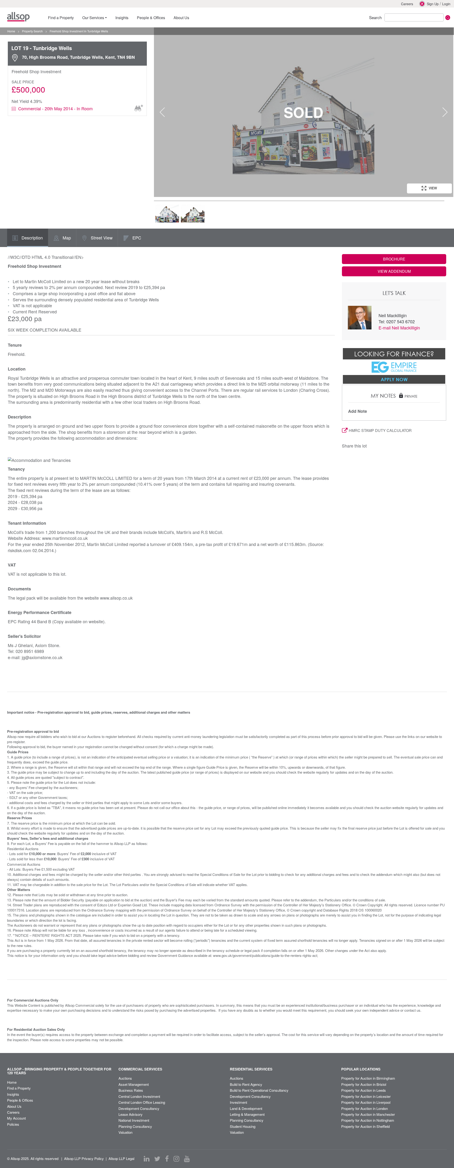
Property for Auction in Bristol (363, 1084)
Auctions (125, 1078)
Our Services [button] (93, 17)
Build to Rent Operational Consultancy (259, 1090)
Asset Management (133, 1084)
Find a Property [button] (61, 17)
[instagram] (176, 1158)
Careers (407, 3)
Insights (13, 1094)
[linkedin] (146, 1158)
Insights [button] (121, 17)
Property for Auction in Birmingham (368, 1078)
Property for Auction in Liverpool (365, 1102)
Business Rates (130, 1090)
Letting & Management (247, 1114)
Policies (13, 1124)
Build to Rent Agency (246, 1084)
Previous (162, 112)
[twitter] (157, 1158)
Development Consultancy (138, 1108)
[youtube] (187, 1158)
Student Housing (242, 1126)
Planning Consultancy (135, 1126)
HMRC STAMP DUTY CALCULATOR (380, 430)
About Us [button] (181, 17)
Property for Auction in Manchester (368, 1114)
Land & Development (246, 1108)
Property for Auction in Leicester (366, 1096)
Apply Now (394, 379)
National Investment (133, 1120)
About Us (14, 1106)
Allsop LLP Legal (121, 1158)
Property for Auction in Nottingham (367, 1120)
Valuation (125, 1132)
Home (12, 1082)
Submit (447, 17)
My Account (16, 1118)
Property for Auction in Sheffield (365, 1126)
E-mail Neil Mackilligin (399, 327)
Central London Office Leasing (141, 1102)
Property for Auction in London (364, 1108)
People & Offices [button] (151, 17)
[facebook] (167, 1158)
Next (445, 112)
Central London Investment (139, 1096)
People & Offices (20, 1100)
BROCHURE (394, 259)
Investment (238, 1102)
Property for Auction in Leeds (363, 1090)
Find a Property (19, 1088)
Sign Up (433, 3)
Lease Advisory (130, 1114)
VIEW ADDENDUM (394, 271)
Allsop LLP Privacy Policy (84, 1158)
